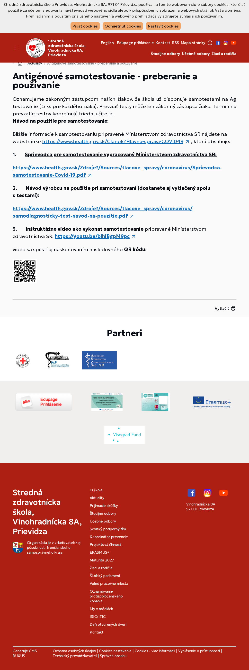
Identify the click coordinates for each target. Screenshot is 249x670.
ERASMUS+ (99, 552)
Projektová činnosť (105, 544)
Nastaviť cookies (163, 26)
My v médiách (101, 608)
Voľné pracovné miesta (109, 583)
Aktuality (34, 63)
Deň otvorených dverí (108, 624)
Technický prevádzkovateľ (75, 655)
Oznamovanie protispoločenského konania (106, 596)
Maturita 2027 (102, 560)
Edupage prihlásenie (135, 43)
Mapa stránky (193, 43)
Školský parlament (105, 575)
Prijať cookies (85, 26)
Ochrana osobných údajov (74, 651)
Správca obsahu (113, 655)
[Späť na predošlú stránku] (15, 63)
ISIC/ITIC (98, 616)
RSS (175, 43)
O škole (96, 490)
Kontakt (163, 43)
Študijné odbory (165, 54)
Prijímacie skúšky (104, 505)
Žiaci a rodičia (224, 54)
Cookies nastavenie (115, 651)
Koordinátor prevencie (109, 536)
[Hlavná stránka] (20, 63)
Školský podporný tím (108, 529)
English (107, 43)
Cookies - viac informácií (155, 651)
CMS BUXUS (25, 653)
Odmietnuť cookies (123, 26)
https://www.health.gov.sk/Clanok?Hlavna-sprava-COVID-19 (112, 141)
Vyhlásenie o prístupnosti (199, 651)
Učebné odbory (196, 54)
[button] (210, 43)
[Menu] (17, 48)
